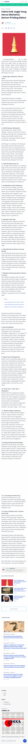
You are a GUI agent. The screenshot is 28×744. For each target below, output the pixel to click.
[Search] (23, 1)
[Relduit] (26, 4)
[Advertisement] (14, 477)
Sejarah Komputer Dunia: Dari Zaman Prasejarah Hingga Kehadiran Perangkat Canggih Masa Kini (15, 657)
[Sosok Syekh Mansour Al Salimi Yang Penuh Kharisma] (7, 598)
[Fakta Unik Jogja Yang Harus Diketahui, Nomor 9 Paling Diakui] (7, 582)
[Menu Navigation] (2, 1)
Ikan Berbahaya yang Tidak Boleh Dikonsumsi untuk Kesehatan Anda (13, 637)
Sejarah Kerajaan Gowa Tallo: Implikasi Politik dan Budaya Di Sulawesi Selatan (14, 666)
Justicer (6, 1)
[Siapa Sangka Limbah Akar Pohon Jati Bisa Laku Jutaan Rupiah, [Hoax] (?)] (7, 590)
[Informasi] (13, 634)
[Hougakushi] (20, 4)
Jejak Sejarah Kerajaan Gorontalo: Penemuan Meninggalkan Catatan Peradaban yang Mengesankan (13, 676)
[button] (21, 1)
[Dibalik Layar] (8, 4)
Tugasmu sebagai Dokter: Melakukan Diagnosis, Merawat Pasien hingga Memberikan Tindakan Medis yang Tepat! (15, 646)
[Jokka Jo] (2, 4)
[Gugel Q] (14, 4)
